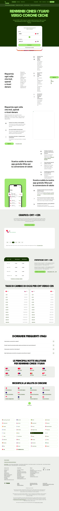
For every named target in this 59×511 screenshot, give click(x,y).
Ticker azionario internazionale (34, 472)
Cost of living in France (7, 465)
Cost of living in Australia (32, 464)
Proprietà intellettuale (20, 485)
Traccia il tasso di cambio (29, 47)
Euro (19, 398)
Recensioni (5, 477)
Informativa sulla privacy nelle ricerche (35, 470)
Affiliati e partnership (7, 475)
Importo (19, 31)
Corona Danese (9, 389)
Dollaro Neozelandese (47, 394)
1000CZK (33, 314)
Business (18, 1)
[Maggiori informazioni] (9, 263)
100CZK (33, 307)
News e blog (32, 469)
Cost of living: (6, 464)
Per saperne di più (51, 82)
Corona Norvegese (21, 389)
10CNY (7, 299)
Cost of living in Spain (14, 465)
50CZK (33, 304)
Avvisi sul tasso (32, 475)
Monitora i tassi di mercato (40, 271)
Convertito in (20, 39)
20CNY (7, 302)
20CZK (33, 302)
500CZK (33, 312)
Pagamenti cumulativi (20, 477)
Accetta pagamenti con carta (21, 478)
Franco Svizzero (46, 398)
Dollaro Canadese (21, 394)
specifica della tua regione (39, 502)
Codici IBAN (32, 474)
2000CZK (33, 317)
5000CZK (33, 319)
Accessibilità (6, 478)
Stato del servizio (6, 473)
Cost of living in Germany (46, 464)
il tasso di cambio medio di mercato (49, 158)
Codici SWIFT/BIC (32, 473)
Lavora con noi (6, 472)
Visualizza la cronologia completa (16, 278)
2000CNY (7, 317)
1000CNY (7, 314)
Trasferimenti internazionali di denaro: (10, 462)
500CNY (7, 312)
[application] (13, 237)
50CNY (7, 304)
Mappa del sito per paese (34, 484)
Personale (14, 1)
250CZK (33, 309)
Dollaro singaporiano (10, 398)
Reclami (18, 484)
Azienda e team (6, 469)
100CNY (7, 307)
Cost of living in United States (23, 464)
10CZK (33, 299)
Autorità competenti (46, 485)
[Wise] (7, 1)
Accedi (48, 1)
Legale (18, 483)
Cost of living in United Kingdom (13, 464)
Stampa (5, 471)
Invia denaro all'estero (20, 469)
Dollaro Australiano (9, 394)
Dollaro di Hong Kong (34, 394)
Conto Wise (18, 470)
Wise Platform (19, 474)
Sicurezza (5, 470)
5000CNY (7, 319)
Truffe (31, 485)
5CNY (7, 297)
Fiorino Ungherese (34, 398)
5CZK (33, 297)
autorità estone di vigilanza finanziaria (20, 499)
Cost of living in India (39, 464)
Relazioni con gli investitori (8, 474)
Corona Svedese (33, 389)
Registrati (52, 1)
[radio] (7, 242)
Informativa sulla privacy (33, 483)
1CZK (32, 294)
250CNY (7, 309)
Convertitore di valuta (33, 471)
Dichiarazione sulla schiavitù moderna (48, 484)
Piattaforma (23, 1)
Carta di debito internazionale (21, 471)
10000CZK (33, 322)
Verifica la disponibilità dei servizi (9, 479)
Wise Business (19, 475)
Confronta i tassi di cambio (34, 476)
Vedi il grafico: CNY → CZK (52, 271)
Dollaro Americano (46, 389)
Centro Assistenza (7, 476)
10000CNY (7, 322)
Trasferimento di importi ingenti (21, 472)
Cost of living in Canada (21, 465)
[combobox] (37, 33)
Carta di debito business (20, 476)
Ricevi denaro (19, 473)
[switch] (29, 37)
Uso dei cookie (45, 483)
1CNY (6, 294)
